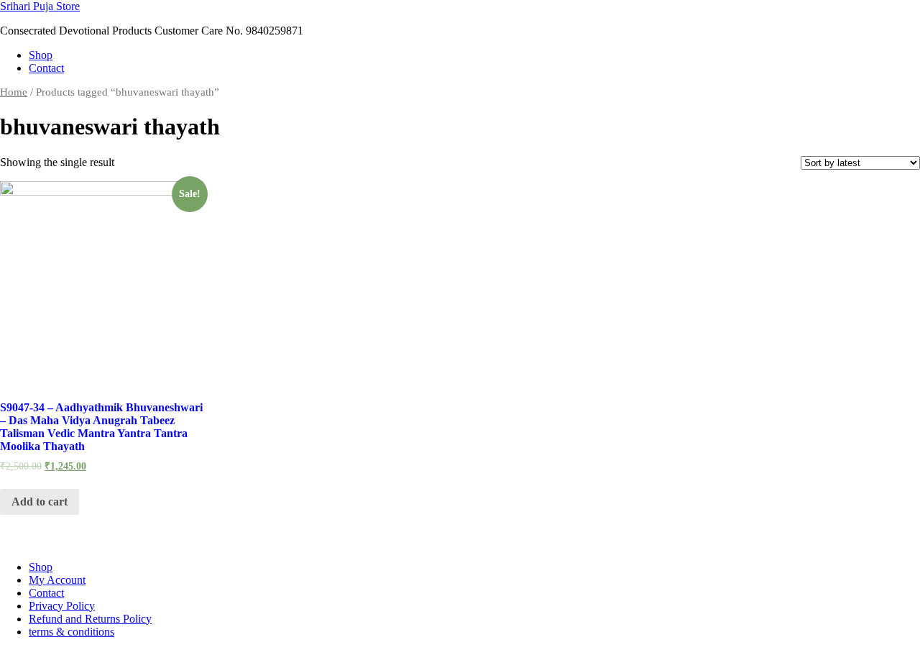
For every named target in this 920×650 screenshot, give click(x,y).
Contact (46, 68)
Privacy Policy (62, 606)
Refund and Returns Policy (90, 619)
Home (13, 92)
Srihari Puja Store (40, 6)
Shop (40, 55)
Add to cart (40, 501)
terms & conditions (71, 632)
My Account (57, 580)
